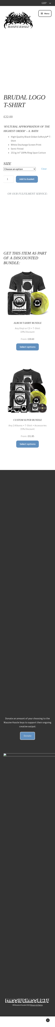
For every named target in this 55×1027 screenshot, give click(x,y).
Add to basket (26, 179)
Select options (27, 346)
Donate (27, 735)
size (7, 164)
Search (27, 1022)
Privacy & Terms (36, 1005)
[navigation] (43, 3)
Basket (42, 1019)
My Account (9, 1022)
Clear (44, 168)
